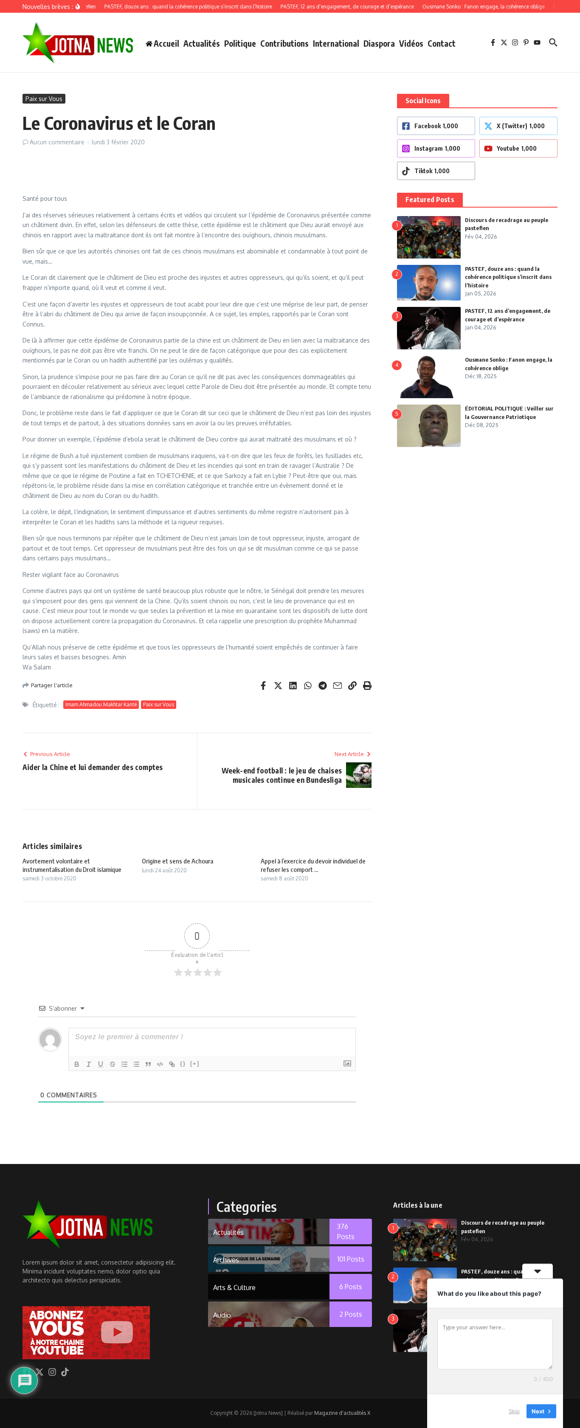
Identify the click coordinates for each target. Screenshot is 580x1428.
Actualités (201, 43)
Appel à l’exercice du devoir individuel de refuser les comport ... (313, 865)
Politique (240, 43)
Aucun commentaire (57, 142)
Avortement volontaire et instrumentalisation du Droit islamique (72, 865)
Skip (514, 1410)
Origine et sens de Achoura (177, 861)
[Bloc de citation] (148, 1064)
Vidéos (411, 43)
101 (351, 1259)
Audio (222, 1315)
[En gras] (77, 1064)
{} (183, 1063)
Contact (442, 43)
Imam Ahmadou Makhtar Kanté (101, 704)
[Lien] (172, 1064)
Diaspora (379, 43)
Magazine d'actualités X (342, 1413)
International (336, 43)
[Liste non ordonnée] (136, 1064)
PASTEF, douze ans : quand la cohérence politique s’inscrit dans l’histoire (508, 277)
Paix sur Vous (43, 98)
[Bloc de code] (160, 1064)
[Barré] (112, 1064)
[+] (195, 1063)
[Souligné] (101, 1064)
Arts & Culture (234, 1287)
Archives (226, 1260)
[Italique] (89, 1064)
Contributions (284, 43)
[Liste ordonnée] (124, 1064)
